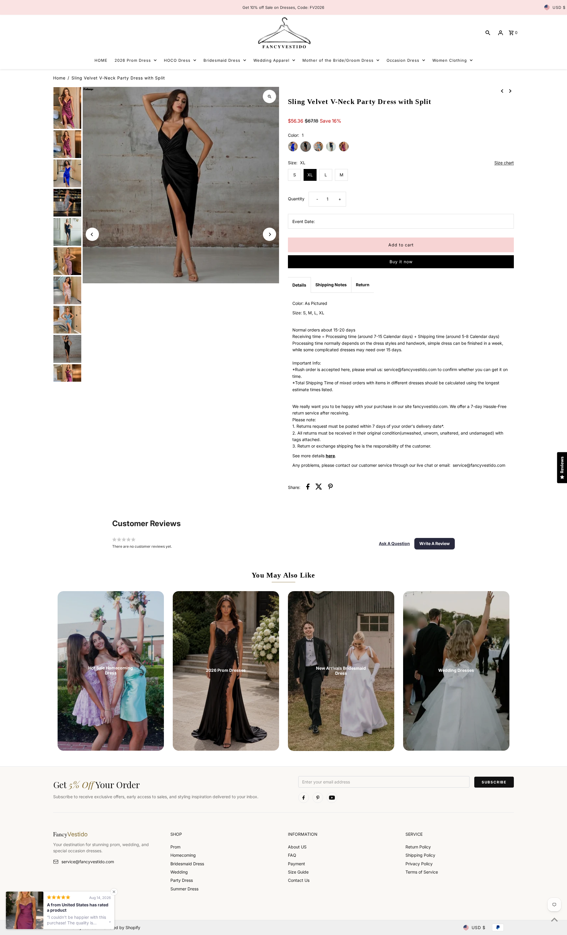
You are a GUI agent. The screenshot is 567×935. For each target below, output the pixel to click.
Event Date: (303, 221)
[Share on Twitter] (318, 487)
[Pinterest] (317, 797)
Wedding (179, 871)
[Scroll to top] (554, 919)
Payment (296, 863)
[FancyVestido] (283, 32)
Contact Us (298, 880)
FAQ (292, 855)
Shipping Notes (331, 284)
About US (297, 846)
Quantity (296, 198)
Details (299, 284)
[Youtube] (332, 797)
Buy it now (401, 261)
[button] (394, 543)
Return (362, 284)
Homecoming (183, 855)
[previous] (502, 91)
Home (59, 77)
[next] (510, 91)
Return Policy (418, 846)
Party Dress (181, 880)
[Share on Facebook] (307, 487)
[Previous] (92, 234)
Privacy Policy (419, 863)
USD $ (559, 7)
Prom (175, 846)
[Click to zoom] (269, 96)
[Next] (269, 234)
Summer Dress (184, 888)
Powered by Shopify (120, 927)
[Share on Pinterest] (330, 487)
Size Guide (298, 871)
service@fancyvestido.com (87, 861)
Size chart (504, 163)
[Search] (487, 32)
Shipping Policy (420, 855)
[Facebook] (303, 797)
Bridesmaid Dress (187, 863)
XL (310, 174)
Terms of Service (421, 871)
